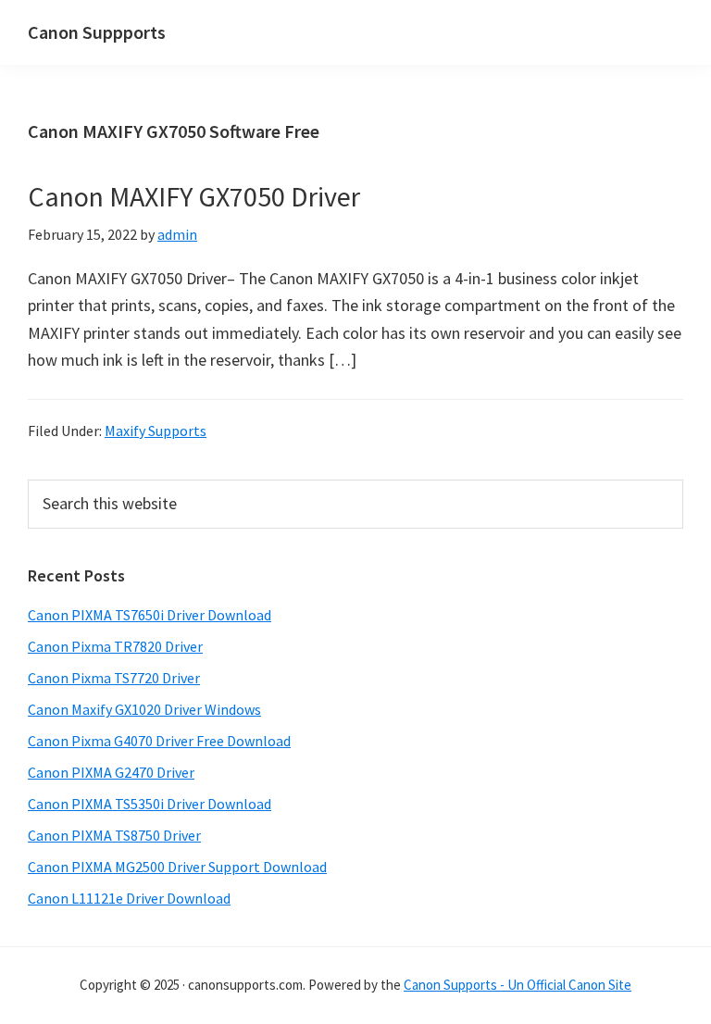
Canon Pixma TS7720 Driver (114, 677)
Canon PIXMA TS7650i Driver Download (149, 615)
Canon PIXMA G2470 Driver (111, 772)
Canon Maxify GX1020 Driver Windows (144, 709)
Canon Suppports (97, 32)
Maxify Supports (155, 430)
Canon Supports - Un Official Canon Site (517, 984)
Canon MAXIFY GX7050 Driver (194, 196)
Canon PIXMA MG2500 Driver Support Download (177, 866)
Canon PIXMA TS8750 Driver (114, 835)
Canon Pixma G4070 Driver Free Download (159, 740)
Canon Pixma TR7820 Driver (115, 646)
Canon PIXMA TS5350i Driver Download (149, 803)
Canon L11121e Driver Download (129, 898)
